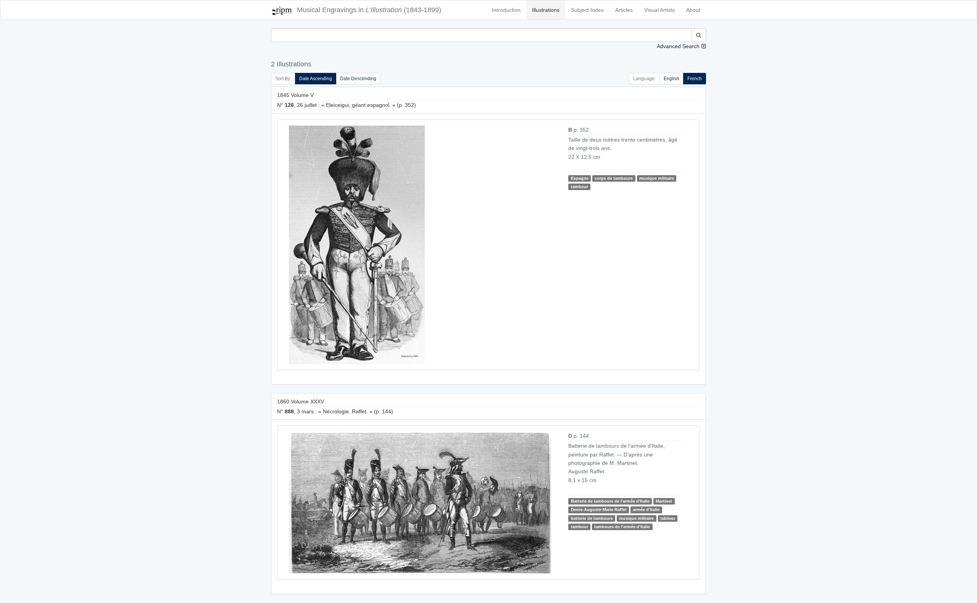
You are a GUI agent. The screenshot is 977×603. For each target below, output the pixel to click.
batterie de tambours (592, 518)
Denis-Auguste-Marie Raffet (599, 509)
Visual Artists (659, 10)
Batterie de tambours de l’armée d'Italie (610, 501)
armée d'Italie (646, 509)
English (671, 78)
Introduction (506, 10)
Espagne (579, 178)
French (694, 78)
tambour (579, 186)
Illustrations (545, 10)
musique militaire (656, 178)
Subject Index (587, 10)
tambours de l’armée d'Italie (622, 526)
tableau (667, 518)
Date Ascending (315, 78)
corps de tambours (614, 178)
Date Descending (358, 78)
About (693, 10)
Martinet (664, 501)
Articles (624, 10)
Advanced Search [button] (678, 46)
